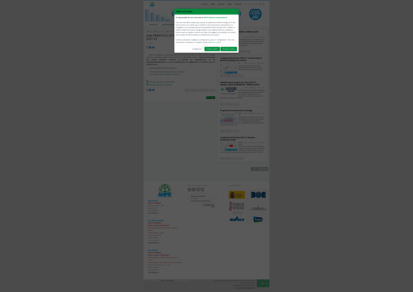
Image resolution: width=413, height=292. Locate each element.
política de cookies (214, 42)
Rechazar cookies (229, 49)
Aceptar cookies (212, 49)
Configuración (197, 49)
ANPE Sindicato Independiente (215, 17)
